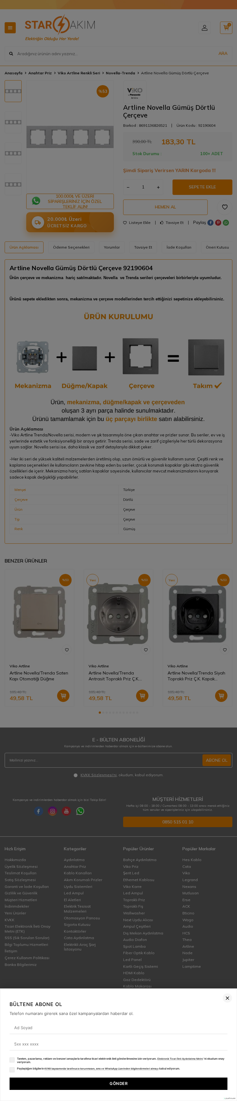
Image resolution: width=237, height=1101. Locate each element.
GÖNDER (118, 1083)
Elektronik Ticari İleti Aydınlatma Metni (180, 1058)
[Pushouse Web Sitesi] (229, 1098)
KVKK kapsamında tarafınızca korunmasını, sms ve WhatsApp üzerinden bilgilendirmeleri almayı (101, 1068)
